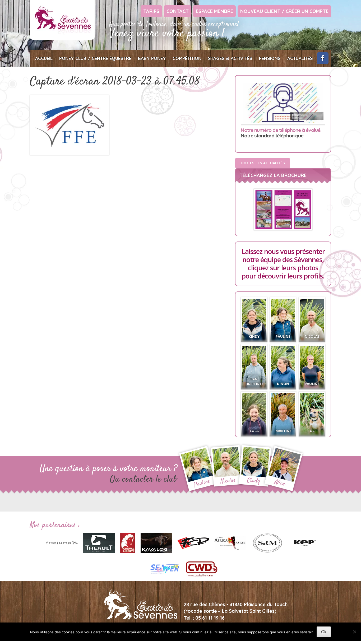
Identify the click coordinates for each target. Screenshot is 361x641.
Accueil (44, 58)
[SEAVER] (165, 568)
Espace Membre (214, 11)
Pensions (270, 58)
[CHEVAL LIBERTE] (127, 542)
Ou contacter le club (143, 479)
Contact (177, 11)
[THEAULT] (99, 542)
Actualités (300, 58)
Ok (323, 632)
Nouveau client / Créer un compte (284, 11)
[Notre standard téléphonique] (283, 103)
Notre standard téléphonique (281, 133)
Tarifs (151, 11)
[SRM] (267, 542)
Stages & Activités (230, 58)
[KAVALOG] (156, 542)
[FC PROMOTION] (193, 542)
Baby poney (152, 58)
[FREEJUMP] (62, 542)
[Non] (354, 631)
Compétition (187, 58)
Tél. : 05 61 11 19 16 (204, 618)
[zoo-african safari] (230, 542)
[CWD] (201, 568)
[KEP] (304, 542)
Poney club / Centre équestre (95, 58)
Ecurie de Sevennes (62, 20)
